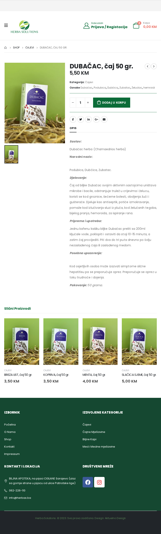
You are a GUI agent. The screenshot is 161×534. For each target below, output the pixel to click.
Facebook (73, 119)
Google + (96, 119)
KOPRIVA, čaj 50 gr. (56, 374)
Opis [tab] (73, 128)
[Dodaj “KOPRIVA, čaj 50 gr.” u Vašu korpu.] (71, 325)
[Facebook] (88, 482)
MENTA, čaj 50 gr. (94, 374)
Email (104, 119)
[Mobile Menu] (7, 25)
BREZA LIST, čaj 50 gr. (18, 374)
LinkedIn (88, 119)
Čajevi (89, 82)
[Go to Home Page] (5, 47)
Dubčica (112, 87)
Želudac (137, 87)
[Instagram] (99, 482)
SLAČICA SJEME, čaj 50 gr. (139, 374)
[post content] (21, 341)
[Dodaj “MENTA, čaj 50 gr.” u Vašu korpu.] (110, 325)
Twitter (80, 119)
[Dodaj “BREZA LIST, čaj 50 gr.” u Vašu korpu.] (32, 325)
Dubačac (86, 87)
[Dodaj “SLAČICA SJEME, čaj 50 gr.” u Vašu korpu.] (150, 325)
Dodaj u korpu (114, 102)
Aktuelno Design (115, 518)
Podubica (100, 87)
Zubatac (124, 87)
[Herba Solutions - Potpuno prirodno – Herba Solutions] (24, 26)
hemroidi (149, 87)
